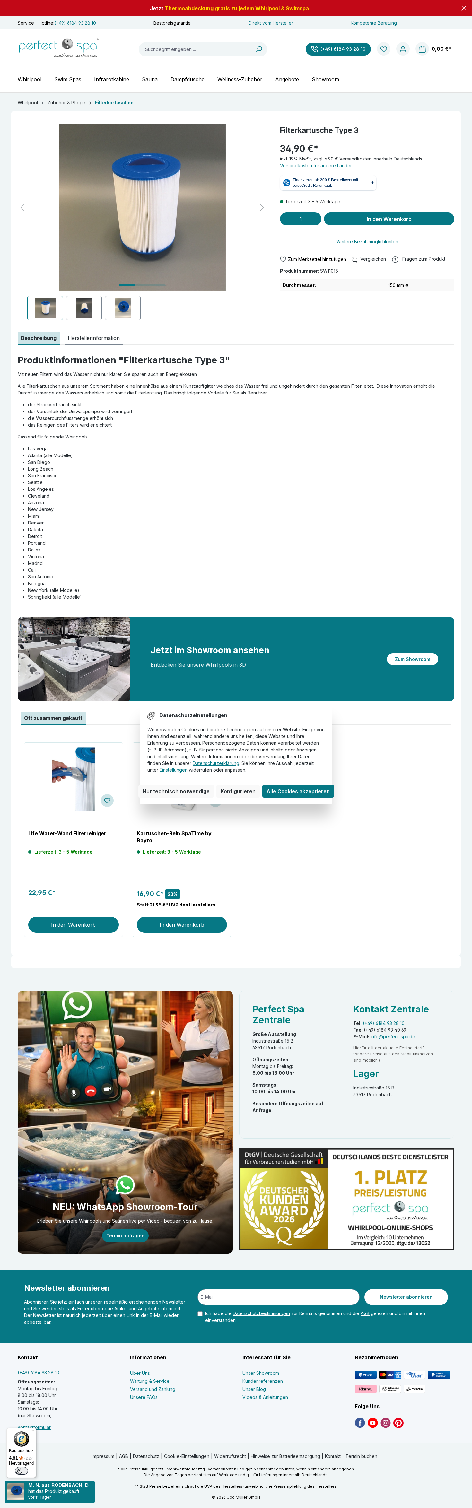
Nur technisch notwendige (176, 791)
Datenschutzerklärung (216, 763)
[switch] (21, 1471)
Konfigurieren (238, 791)
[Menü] (32, 1431)
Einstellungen (174, 770)
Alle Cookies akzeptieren (298, 791)
